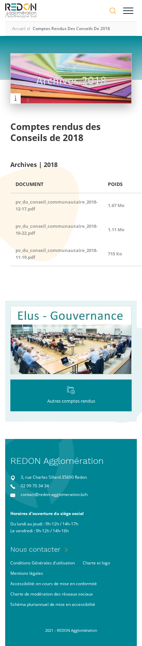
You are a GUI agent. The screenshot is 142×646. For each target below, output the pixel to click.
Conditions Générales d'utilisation (42, 563)
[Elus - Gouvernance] (71, 340)
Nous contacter (35, 549)
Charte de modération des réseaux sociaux (51, 594)
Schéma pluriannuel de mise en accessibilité (52, 604)
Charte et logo (96, 563)
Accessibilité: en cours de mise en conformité (53, 584)
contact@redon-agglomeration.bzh (54, 494)
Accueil (19, 28)
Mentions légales (26, 573)
